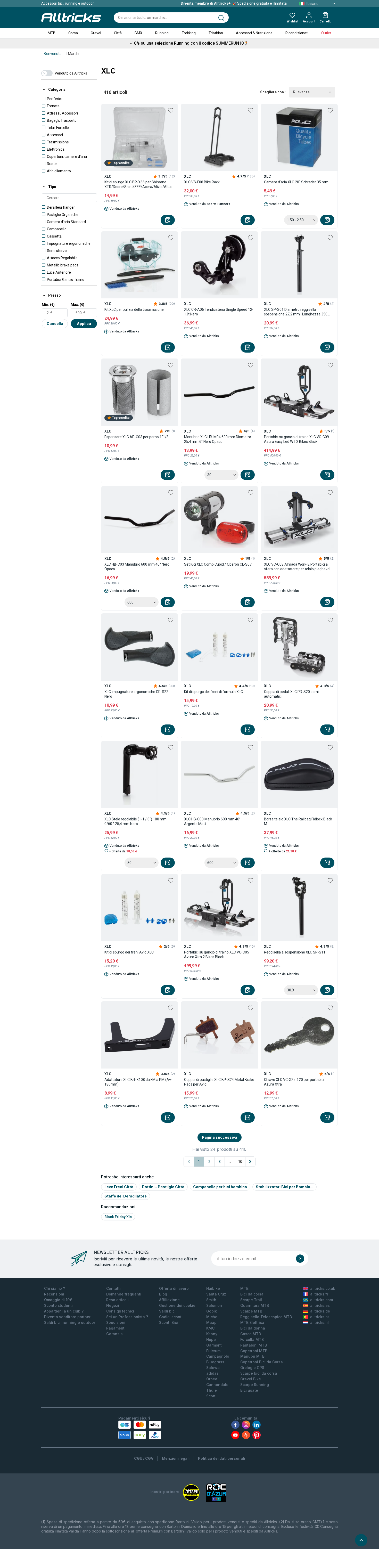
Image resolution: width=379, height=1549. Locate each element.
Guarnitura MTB (254, 1305)
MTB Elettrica (252, 1322)
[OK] (300, 1258)
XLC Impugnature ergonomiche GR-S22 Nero (136, 694)
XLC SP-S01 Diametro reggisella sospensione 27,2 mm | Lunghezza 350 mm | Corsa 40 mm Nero (295, 311)
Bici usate (249, 1390)
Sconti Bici (168, 1322)
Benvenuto (53, 54)
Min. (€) (48, 305)
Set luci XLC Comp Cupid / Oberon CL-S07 (218, 564)
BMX (138, 33)
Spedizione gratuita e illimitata (234, 3)
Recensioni (54, 1294)
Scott (211, 1396)
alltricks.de (320, 1311)
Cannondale (217, 1384)
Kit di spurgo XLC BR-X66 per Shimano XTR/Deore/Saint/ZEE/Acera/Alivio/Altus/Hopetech (139, 184)
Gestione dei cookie (177, 1305)
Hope (211, 1339)
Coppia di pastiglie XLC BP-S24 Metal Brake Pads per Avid (219, 1082)
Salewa (213, 1367)
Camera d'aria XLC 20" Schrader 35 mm (296, 182)
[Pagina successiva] (250, 1162)
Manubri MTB (252, 1356)
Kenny (211, 1334)
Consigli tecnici (120, 1311)
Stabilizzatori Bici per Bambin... (284, 1187)
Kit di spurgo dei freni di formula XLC (213, 692)
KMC (210, 1328)
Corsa (73, 33)
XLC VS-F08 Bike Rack (202, 182)
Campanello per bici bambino (220, 1187)
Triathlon (216, 33)
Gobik (211, 1311)
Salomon (214, 1305)
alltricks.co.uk (322, 1288)
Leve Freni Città (118, 1187)
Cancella (55, 323)
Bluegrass (215, 1362)
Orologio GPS (252, 1367)
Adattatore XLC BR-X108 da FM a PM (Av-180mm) (138, 1082)
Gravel (96, 33)
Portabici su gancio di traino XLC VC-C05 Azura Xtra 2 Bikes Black (216, 954)
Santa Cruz (216, 1294)
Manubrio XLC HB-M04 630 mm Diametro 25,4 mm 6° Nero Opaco (217, 439)
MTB (51, 33)
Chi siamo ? (54, 1288)
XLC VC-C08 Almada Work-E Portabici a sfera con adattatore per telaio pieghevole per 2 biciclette (298, 566)
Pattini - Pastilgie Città (163, 1187)
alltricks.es (320, 1305)
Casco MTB (250, 1334)
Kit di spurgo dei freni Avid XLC (129, 952)
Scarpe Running (254, 1384)
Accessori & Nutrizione (254, 33)
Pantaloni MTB (253, 1345)
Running (162, 33)
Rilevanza (301, 92)
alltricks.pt (319, 1317)
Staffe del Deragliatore (125, 1196)
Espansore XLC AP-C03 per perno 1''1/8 (136, 437)
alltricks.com (321, 1300)
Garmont (214, 1345)
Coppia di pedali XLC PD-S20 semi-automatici (292, 694)
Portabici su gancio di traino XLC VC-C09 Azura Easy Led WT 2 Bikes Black (296, 439)
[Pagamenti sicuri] (139, 1430)
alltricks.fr (319, 1294)
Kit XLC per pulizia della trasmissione (134, 309)
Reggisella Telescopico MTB (266, 1317)
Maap (211, 1322)
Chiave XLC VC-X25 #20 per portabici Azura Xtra (294, 1082)
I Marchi (73, 54)
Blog (163, 1294)
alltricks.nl (319, 1322)
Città (118, 33)
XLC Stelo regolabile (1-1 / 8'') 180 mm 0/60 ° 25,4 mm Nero (135, 821)
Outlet (326, 33)
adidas (212, 1373)
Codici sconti (171, 1317)
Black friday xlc (118, 1217)
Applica (84, 323)
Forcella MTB (252, 1339)
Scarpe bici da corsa (258, 1373)
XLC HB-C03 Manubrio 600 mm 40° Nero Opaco (136, 566)
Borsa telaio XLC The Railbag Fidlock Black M (298, 821)
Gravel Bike (250, 1379)
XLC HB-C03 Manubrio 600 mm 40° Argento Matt (212, 821)
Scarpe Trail (251, 1300)
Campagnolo (217, 1356)
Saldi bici (167, 1311)
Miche (211, 1317)
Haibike (213, 1288)
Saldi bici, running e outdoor (69, 1322)
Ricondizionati (296, 33)
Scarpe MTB (251, 1311)
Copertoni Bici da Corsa (261, 1362)
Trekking (189, 33)
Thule (211, 1390)
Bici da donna (252, 1328)
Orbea (211, 1379)
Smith (211, 1300)
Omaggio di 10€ (58, 1300)
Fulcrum (213, 1351)
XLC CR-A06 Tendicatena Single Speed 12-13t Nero (218, 311)
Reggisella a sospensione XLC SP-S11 (294, 952)
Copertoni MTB (253, 1351)
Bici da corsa (251, 1294)
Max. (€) (77, 305)
